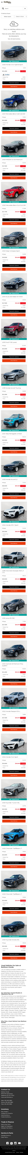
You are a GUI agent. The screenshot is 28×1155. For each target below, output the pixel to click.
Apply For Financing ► (7, 1126)
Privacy (17, 1152)
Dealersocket (8, 1148)
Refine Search (7, 16)
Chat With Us (13, 86)
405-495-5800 (8, 1100)
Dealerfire (25, 1147)
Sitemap (21, 1152)
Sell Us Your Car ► (6, 1124)
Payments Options (14, 83)
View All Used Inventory (14, 39)
